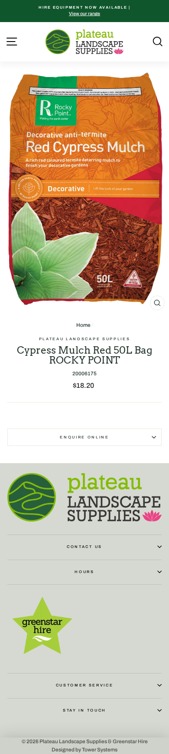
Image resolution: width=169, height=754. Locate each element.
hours (84, 572)
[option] (84, 11)
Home (83, 325)
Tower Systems (99, 750)
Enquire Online (84, 437)
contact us (84, 547)
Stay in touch (84, 710)
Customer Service (85, 685)
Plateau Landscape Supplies (84, 339)
